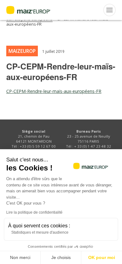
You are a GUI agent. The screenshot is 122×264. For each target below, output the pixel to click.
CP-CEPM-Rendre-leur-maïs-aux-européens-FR (53, 91)
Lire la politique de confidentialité (34, 212)
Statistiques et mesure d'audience (40, 232)
